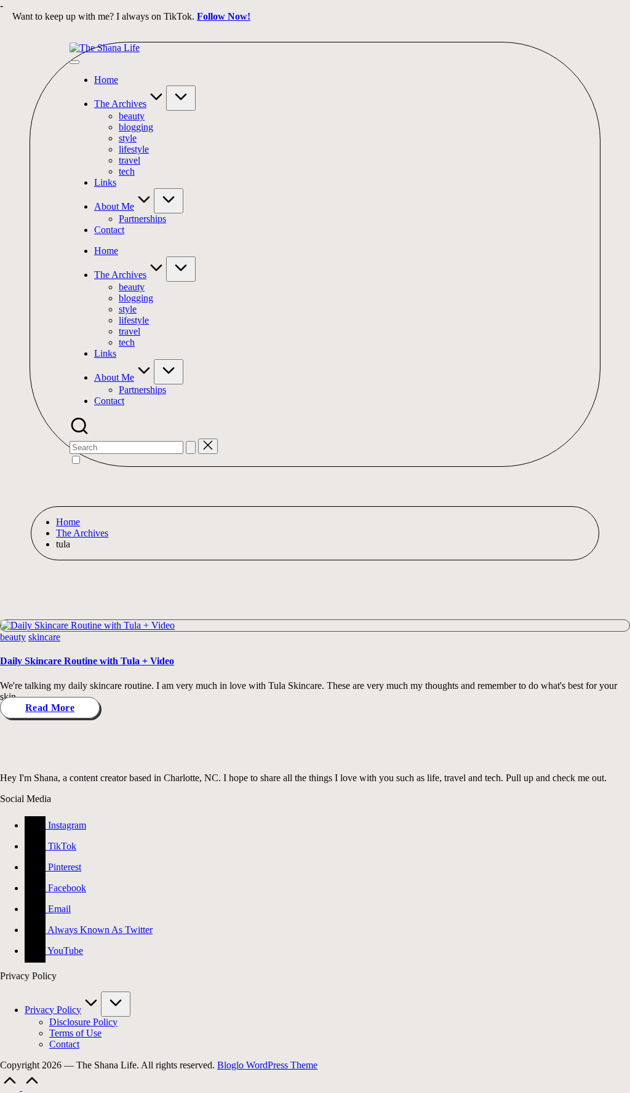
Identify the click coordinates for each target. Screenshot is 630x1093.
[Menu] (74, 62)
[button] (191, 447)
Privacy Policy (53, 1009)
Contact (64, 1044)
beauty (13, 637)
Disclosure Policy (83, 1022)
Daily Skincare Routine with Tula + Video (87, 661)
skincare (44, 637)
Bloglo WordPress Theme (267, 1065)
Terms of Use (75, 1033)
